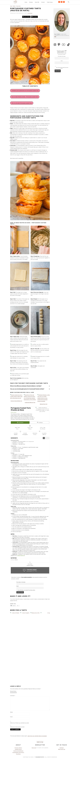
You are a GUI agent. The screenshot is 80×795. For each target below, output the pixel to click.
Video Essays (50, 2)
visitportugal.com (21, 555)
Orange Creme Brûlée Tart (16, 400)
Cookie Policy (18, 749)
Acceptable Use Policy (18, 752)
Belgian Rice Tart (43, 404)
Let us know (29, 570)
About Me (37, 2)
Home (26, 2)
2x (45, 438)
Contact (43, 2)
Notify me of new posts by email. (17, 726)
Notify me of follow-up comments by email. (19, 722)
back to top (40, 741)
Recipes (31, 2)
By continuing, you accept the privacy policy (26, 590)
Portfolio (18, 754)
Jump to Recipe (27, 16)
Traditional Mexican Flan (30, 402)
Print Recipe (34, 16)
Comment (12, 695)
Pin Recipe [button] (40, 422)
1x (43, 438)
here (55, 36)
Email (17, 586)
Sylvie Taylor (13, 412)
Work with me (61, 749)
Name (11, 712)
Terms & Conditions (18, 750)
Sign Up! (34, 747)
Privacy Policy (18, 747)
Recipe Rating (13, 691)
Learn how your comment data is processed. (37, 735)
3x (48, 438)
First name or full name (20, 582)
